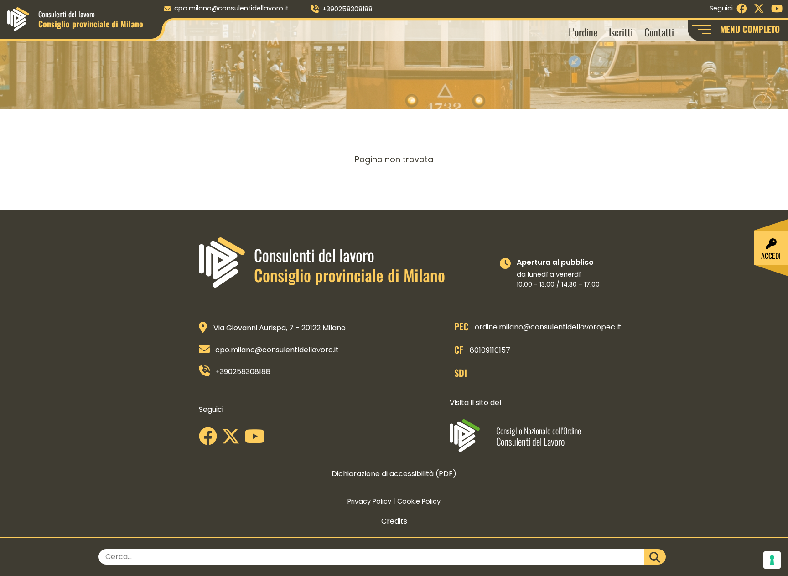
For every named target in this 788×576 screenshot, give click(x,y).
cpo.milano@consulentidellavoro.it (231, 8)
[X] (233, 439)
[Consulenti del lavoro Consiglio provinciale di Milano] (18, 18)
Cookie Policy (419, 501)
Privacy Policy (369, 501)
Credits (394, 521)
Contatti (659, 31)
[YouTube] (257, 439)
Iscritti (621, 31)
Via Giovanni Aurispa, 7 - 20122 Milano (279, 328)
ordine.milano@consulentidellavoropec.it (548, 327)
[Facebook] (210, 439)
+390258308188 (347, 9)
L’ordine (583, 31)
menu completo (750, 29)
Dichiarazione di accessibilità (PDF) (394, 473)
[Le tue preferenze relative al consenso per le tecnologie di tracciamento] (772, 560)
